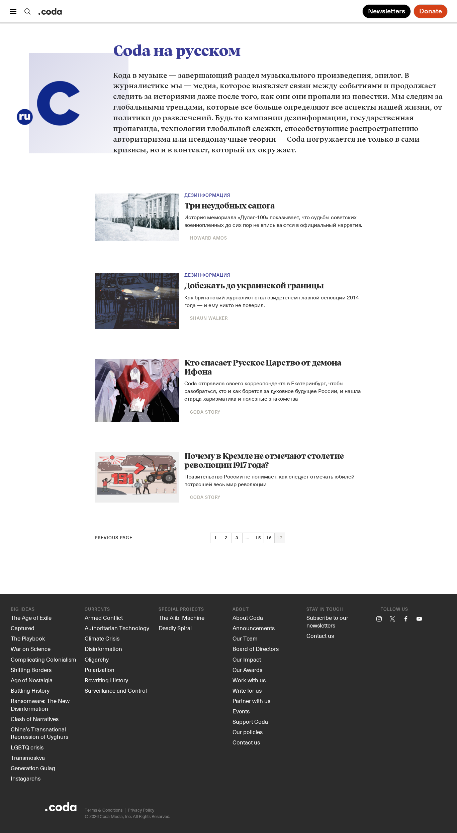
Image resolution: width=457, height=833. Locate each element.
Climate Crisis (102, 638)
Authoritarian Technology (117, 627)
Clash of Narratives (35, 718)
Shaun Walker (209, 318)
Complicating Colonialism (43, 659)
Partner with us (251, 700)
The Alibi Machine (181, 617)
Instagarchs (25, 778)
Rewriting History (106, 680)
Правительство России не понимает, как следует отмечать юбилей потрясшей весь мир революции (269, 480)
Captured (22, 627)
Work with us (249, 680)
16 (269, 538)
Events (241, 711)
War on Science (31, 648)
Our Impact (247, 659)
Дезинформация (207, 195)
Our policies (248, 731)
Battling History (30, 690)
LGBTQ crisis (27, 747)
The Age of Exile (31, 617)
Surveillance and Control (116, 690)
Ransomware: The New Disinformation (40, 704)
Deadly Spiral (175, 627)
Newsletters (386, 11)
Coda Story (205, 412)
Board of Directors (256, 648)
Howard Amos (208, 238)
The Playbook (28, 638)
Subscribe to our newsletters (327, 621)
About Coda (248, 617)
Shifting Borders (31, 669)
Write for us (247, 690)
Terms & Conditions (103, 810)
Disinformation (103, 648)
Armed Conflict (104, 617)
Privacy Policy (141, 810)
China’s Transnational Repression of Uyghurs (39, 733)
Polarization (99, 669)
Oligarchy (97, 659)
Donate (430, 11)
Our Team (245, 638)
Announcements (254, 627)
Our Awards (247, 669)
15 (258, 538)
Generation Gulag (33, 767)
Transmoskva (28, 757)
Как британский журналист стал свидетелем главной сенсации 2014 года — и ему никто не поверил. (271, 301)
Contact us (246, 742)
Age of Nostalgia (32, 680)
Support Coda (250, 721)
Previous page (113, 538)
